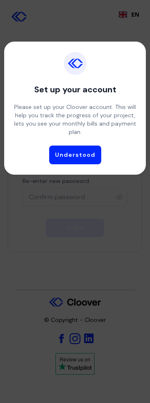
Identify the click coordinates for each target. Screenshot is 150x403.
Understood (75, 154)
